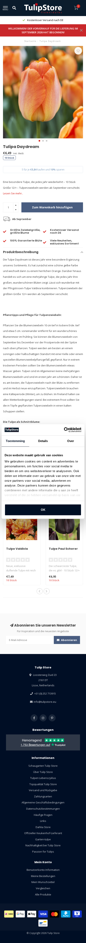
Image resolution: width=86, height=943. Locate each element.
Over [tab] (70, 441)
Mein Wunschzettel (43, 882)
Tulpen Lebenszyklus (43, 778)
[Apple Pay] (32, 914)
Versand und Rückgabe (43, 790)
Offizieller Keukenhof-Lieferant (43, 833)
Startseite (30, 41)
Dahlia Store (43, 827)
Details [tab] (43, 441)
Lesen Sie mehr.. (13, 193)
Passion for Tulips (43, 851)
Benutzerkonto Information (43, 870)
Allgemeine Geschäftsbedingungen (43, 802)
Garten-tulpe (43, 839)
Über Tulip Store (43, 772)
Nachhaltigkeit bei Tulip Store (43, 845)
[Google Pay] (20, 914)
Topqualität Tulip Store (43, 784)
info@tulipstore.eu (45, 702)
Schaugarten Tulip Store (43, 766)
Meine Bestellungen (43, 876)
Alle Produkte (43, 894)
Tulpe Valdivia (17, 549)
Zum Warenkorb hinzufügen (52, 207)
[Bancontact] (43, 923)
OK (43, 509)
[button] (39, 141)
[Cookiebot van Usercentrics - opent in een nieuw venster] (63, 429)
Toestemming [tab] (15, 441)
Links (43, 821)
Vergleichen (43, 888)
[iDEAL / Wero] (9, 914)
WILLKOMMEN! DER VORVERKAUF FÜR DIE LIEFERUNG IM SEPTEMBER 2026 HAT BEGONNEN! (43, 30)
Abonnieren (68, 640)
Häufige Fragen (43, 815)
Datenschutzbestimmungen (43, 808)
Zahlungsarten (43, 796)
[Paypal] (65, 914)
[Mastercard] (54, 914)
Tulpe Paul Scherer (63, 549)
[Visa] (43, 914)
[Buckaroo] (77, 914)
